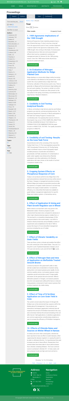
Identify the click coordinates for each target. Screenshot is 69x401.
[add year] (7, 35)
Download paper (33, 65)
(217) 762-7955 (34, 2)
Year (32, 21)
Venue (21, 6)
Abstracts (45, 6)
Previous (39, 363)
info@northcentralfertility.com (17, 2)
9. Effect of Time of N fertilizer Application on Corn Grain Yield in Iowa (42, 296)
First (33, 363)
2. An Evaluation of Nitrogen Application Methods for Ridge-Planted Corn (41, 72)
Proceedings (57, 6)
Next (50, 363)
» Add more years (12, 27)
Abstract (48, 379)
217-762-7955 (37, 381)
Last (55, 363)
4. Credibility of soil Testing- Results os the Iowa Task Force (43, 138)
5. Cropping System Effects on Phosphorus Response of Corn (41, 172)
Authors (22, 16)
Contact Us (49, 384)
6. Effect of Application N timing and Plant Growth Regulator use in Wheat (43, 204)
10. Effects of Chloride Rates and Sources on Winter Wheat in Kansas (43, 329)
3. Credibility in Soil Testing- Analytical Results (39, 105)
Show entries (32, 27)
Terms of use (49, 398)
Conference (48, 16)
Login (54, 2)
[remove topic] (13, 24)
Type (39, 16)
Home (13, 6)
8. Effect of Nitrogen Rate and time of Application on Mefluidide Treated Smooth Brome (43, 260)
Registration (32, 6)
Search (14, 16)
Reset (21, 21)
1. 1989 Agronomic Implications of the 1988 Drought (43, 37)
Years (31, 16)
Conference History (51, 375)
